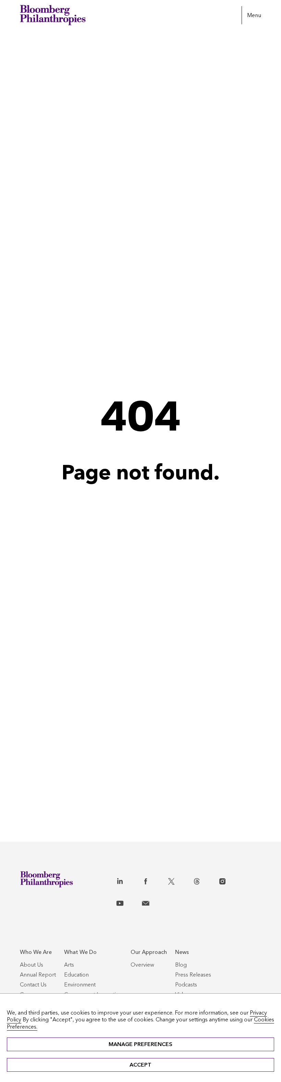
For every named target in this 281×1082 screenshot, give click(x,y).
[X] (179, 880)
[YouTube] (127, 902)
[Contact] (153, 902)
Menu (254, 15)
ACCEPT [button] (140, 1064)
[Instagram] (230, 880)
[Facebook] (153, 880)
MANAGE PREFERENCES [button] (140, 1044)
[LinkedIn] (127, 880)
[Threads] (204, 880)
